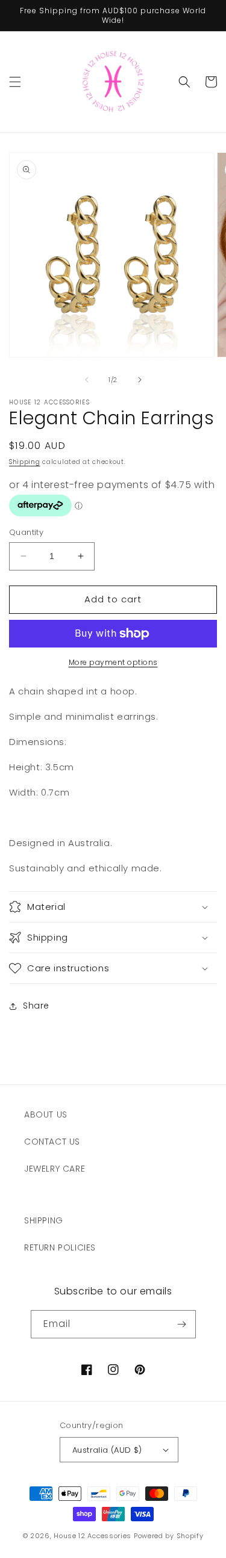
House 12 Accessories (92, 1536)
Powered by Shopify (169, 1536)
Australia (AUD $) (107, 1450)
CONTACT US (52, 1142)
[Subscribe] (182, 1324)
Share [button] (36, 1006)
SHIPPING (43, 1220)
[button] (15, 82)
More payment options (113, 662)
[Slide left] (87, 379)
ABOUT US (45, 1114)
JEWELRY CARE (54, 1169)
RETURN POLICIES (60, 1247)
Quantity (26, 532)
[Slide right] (140, 379)
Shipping (24, 461)
